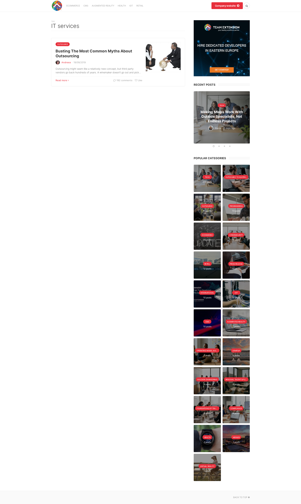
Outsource (62, 44)
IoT (131, 5)
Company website (225, 5)
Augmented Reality (103, 5)
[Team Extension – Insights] (57, 5)
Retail (139, 5)
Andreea (66, 62)
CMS (85, 5)
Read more (61, 80)
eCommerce (73, 5)
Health (122, 5)
